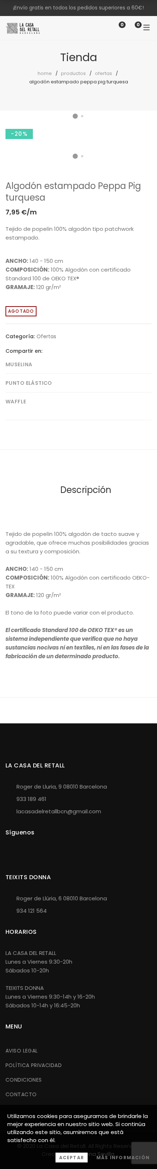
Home (45, 73)
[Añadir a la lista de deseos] (140, 134)
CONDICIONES (23, 1079)
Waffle (15, 401)
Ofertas (103, 73)
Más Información (123, 1157)
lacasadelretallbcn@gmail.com (58, 811)
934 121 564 (31, 911)
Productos (73, 73)
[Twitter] (59, 351)
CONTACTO (21, 1094)
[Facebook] (48, 351)
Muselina (18, 364)
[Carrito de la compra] (130, 27)
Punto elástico (28, 383)
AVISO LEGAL (21, 1050)
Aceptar (71, 1157)
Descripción (85, 490)
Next (144, 127)
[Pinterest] (70, 351)
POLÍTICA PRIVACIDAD (33, 1065)
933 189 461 (31, 799)
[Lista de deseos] (114, 27)
